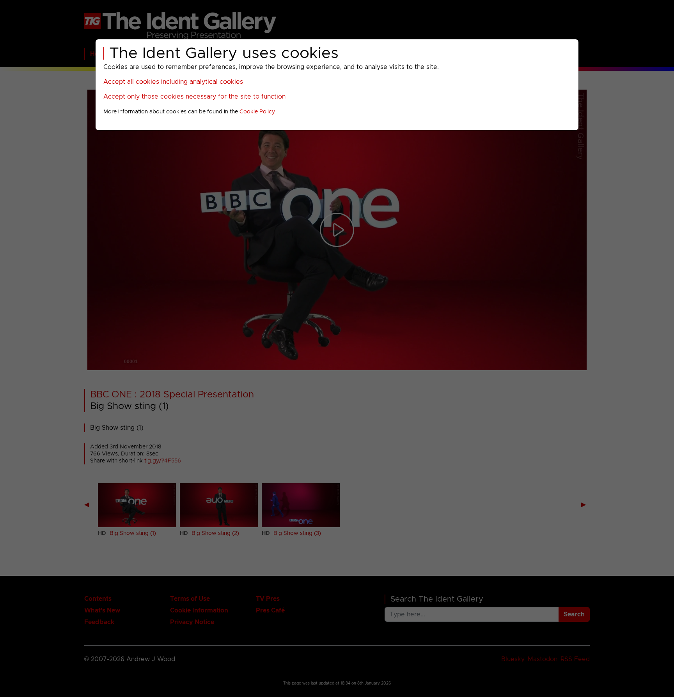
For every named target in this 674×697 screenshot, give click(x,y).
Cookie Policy (257, 112)
